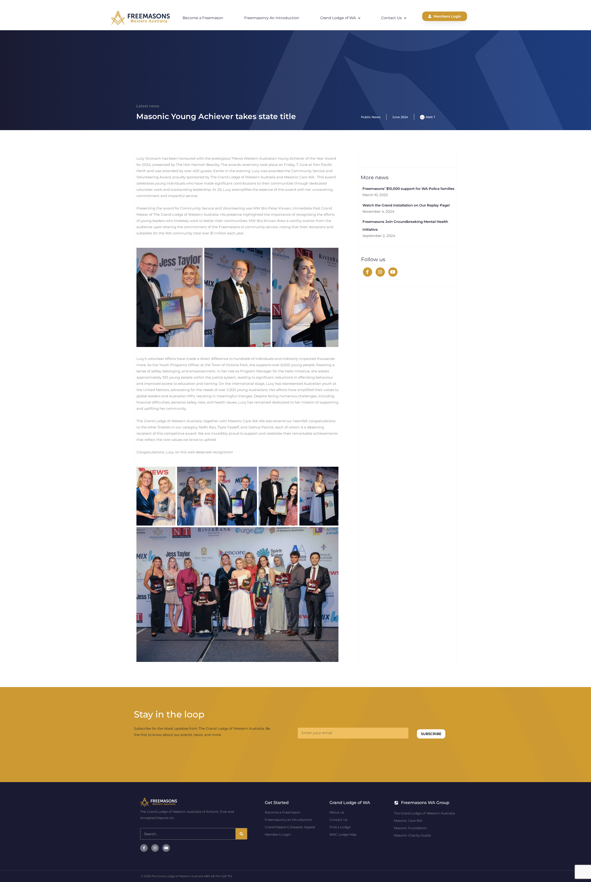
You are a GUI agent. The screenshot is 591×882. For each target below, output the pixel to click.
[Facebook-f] (144, 848)
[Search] (241, 833)
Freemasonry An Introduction (271, 18)
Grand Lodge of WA (338, 18)
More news (375, 177)
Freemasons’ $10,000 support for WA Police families (408, 188)
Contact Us (391, 18)
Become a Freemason (203, 18)
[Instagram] (380, 272)
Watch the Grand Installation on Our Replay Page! (406, 205)
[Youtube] (393, 272)
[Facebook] (367, 272)
